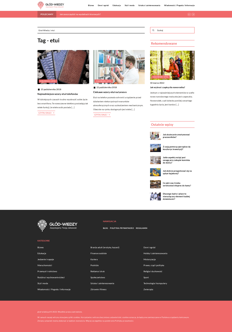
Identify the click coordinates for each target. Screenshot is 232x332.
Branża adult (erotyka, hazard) (104, 247)
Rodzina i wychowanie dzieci (51, 277)
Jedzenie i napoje (45, 259)
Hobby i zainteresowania (155, 253)
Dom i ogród (103, 5)
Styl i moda (129, 5)
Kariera (94, 259)
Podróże (94, 265)
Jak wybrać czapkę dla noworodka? (167, 87)
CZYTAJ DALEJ (45, 113)
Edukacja (117, 5)
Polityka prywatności (122, 228)
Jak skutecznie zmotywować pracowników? (176, 135)
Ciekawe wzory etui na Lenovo (110, 92)
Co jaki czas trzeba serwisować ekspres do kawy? (177, 184)
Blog (105, 228)
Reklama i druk (97, 271)
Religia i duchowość (153, 271)
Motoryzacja (150, 259)
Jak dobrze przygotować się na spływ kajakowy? (177, 172)
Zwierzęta (148, 289)
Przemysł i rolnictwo (47, 271)
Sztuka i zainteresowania (149, 5)
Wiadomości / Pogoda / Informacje (179, 5)
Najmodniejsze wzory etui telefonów (57, 93)
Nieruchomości (44, 265)
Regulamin (141, 228)
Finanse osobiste (98, 253)
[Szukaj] (153, 30)
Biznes (91, 5)
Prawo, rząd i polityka (154, 265)
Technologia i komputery (155, 283)
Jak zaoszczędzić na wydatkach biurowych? (80, 14)
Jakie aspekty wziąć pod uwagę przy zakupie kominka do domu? (176, 160)
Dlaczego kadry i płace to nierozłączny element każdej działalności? (176, 196)
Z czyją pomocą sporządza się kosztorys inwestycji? (176, 148)
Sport (146, 277)
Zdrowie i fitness (98, 289)
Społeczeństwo (97, 277)
